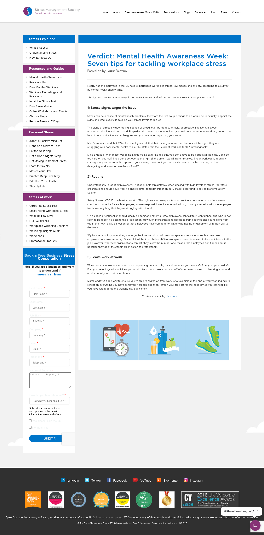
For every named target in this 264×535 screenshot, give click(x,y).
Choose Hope (38, 116)
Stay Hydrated (38, 186)
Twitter (96, 481)
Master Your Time (40, 171)
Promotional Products (43, 241)
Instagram (196, 481)
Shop (213, 12)
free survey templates (109, 517)
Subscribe (200, 12)
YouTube (145, 481)
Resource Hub (171, 12)
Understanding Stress (43, 52)
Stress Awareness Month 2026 (142, 12)
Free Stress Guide (40, 106)
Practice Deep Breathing (44, 176)
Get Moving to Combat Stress (47, 161)
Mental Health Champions (45, 77)
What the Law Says (41, 216)
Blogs (187, 12)
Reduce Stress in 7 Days (44, 121)
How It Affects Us (40, 57)
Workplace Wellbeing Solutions (48, 226)
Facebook (120, 481)
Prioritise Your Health (42, 181)
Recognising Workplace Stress (48, 211)
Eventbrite (171, 481)
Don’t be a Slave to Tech (44, 146)
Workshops (36, 236)
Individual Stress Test (42, 101)
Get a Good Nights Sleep (45, 156)
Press (224, 12)
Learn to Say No (39, 166)
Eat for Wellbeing (40, 151)
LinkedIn (73, 481)
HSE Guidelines (39, 221)
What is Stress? (38, 47)
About (116, 12)
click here (171, 296)
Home (105, 12)
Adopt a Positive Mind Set (45, 141)
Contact (236, 12)
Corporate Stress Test (43, 205)
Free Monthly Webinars (43, 87)
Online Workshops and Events (48, 111)
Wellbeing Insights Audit (44, 231)
